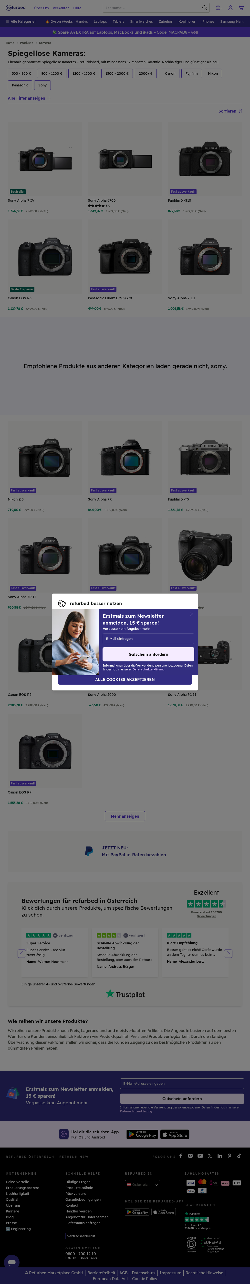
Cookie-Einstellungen (76, 639)
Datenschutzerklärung (77, 644)
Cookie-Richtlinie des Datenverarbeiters (146, 644)
